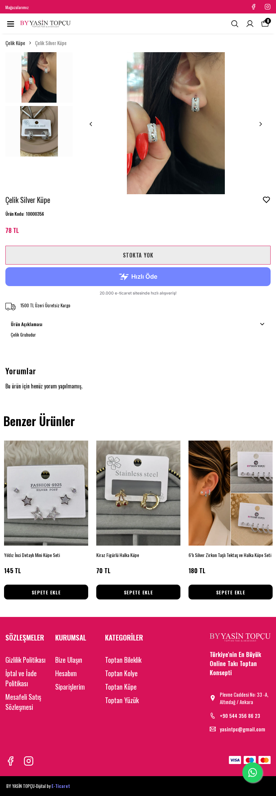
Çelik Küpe (15, 42)
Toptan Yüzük (122, 700)
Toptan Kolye (121, 673)
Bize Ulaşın (68, 660)
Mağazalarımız (17, 7)
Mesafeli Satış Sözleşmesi (23, 702)
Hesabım (66, 673)
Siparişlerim (70, 687)
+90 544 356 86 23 (240, 715)
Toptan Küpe (121, 687)
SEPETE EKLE (46, 592)
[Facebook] (10, 761)
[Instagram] (29, 761)
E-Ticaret (60, 786)
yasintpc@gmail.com (242, 729)
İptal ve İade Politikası (21, 678)
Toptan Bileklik (123, 660)
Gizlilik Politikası (25, 660)
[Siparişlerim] (250, 24)
